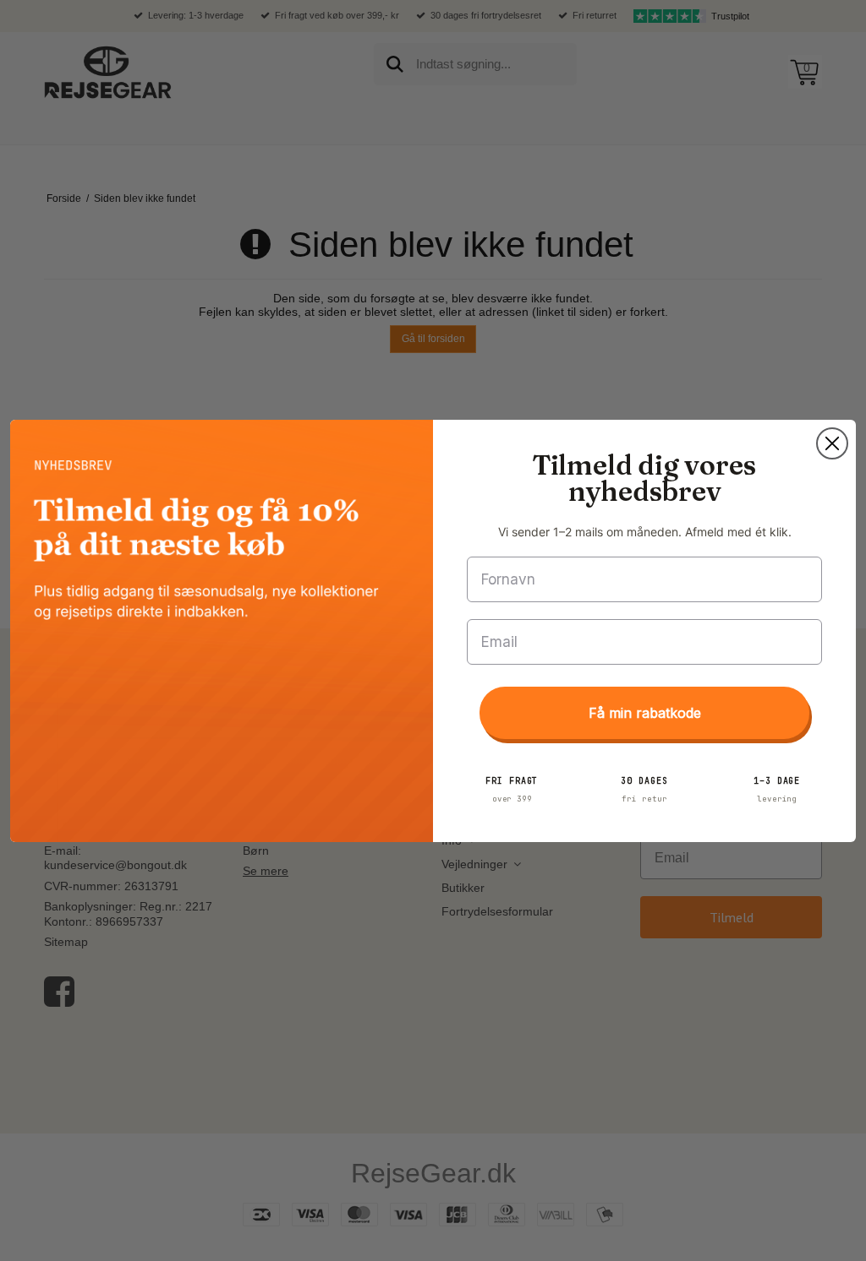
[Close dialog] (832, 443)
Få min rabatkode (645, 712)
